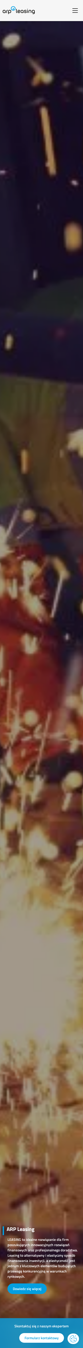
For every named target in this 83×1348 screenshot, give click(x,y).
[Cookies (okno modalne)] (73, 1339)
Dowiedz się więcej (27, 1288)
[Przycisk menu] (75, 10)
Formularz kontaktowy (42, 1338)
